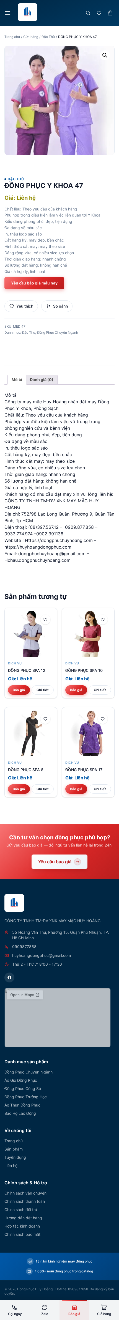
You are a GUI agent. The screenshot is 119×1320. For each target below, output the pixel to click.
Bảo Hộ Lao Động (20, 1113)
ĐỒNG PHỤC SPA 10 (84, 670)
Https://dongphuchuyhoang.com (59, 540)
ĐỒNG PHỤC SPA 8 (25, 769)
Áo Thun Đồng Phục (22, 1105)
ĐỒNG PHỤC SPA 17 (83, 769)
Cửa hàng (30, 37)
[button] (105, 55)
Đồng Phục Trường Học (25, 1096)
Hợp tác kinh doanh (22, 1226)
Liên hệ (10, 1165)
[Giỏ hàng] (110, 13)
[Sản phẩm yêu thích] (99, 13)
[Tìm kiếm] (88, 13)
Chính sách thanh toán (24, 1201)
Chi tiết (43, 690)
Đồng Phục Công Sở (22, 1088)
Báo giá (19, 690)
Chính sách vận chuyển (25, 1193)
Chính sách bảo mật (22, 1234)
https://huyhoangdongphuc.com (37, 547)
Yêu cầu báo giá (54, 861)
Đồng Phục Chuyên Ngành (57, 332)
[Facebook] (9, 977)
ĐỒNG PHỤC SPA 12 (26, 670)
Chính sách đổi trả (20, 1209)
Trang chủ (12, 37)
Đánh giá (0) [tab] (41, 379)
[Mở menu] (7, 12)
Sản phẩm (13, 1149)
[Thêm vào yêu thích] (45, 620)
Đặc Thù (48, 37)
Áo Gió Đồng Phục (20, 1080)
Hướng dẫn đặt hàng (23, 1217)
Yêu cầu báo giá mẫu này (34, 283)
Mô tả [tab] (17, 379)
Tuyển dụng (15, 1157)
